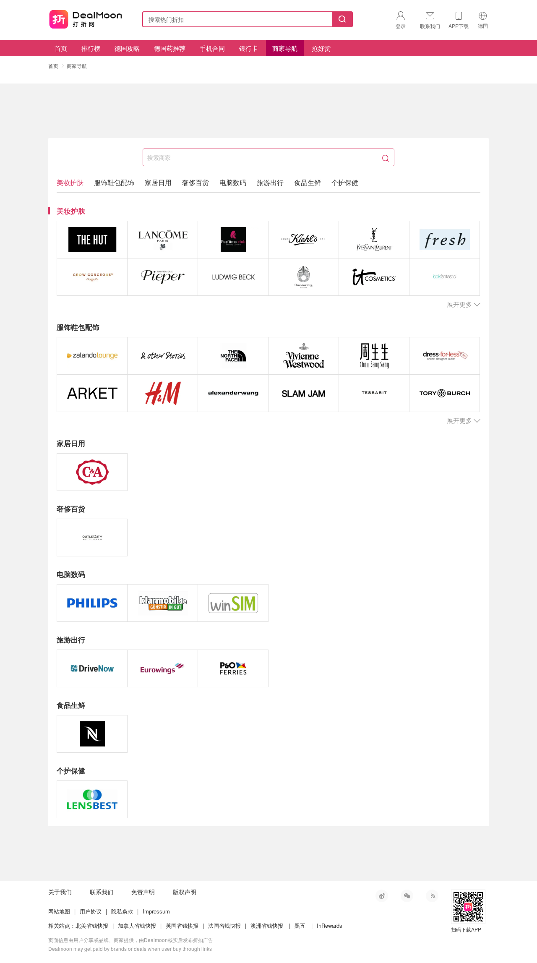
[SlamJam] (303, 393)
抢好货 (321, 48)
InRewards (329, 925)
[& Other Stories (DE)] (163, 355)
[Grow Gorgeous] (92, 276)
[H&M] (163, 393)
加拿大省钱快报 (137, 925)
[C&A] (92, 472)
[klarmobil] (163, 603)
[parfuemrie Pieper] (163, 276)
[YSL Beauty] (374, 239)
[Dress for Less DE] (444, 355)
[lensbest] (92, 799)
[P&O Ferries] (233, 668)
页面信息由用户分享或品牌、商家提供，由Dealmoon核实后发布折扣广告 (130, 939)
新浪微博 (381, 896)
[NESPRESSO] (92, 733)
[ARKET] (92, 393)
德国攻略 (127, 48)
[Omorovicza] (303, 276)
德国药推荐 (169, 48)
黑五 (300, 925)
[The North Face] (233, 355)
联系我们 (101, 891)
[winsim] (233, 603)
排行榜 (90, 48)
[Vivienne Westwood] (303, 355)
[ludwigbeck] (233, 276)
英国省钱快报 (182, 925)
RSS (432, 896)
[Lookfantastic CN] (444, 276)
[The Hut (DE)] (92, 239)
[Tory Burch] (444, 393)
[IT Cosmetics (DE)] (374, 276)
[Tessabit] (374, 393)
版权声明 (184, 891)
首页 (61, 48)
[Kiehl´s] (303, 239)
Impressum (156, 911)
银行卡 (248, 48)
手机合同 (212, 48)
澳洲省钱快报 (266, 925)
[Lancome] (163, 239)
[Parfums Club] (233, 239)
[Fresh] (444, 239)
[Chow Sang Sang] (374, 355)
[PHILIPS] (92, 603)
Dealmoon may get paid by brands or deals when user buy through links (130, 948)
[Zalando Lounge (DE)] (92, 355)
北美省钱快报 (92, 925)
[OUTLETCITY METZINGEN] (92, 537)
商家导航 (284, 48)
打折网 (85, 17)
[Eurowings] (163, 668)
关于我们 (60, 891)
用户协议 (91, 911)
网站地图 (59, 911)
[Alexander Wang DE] (233, 393)
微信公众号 (407, 896)
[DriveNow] (92, 668)
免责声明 (143, 891)
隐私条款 (122, 911)
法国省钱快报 (224, 925)
